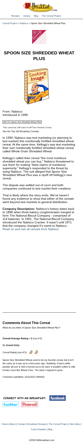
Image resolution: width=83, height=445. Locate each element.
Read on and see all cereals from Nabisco (31, 229)
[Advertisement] (39, 268)
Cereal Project (10, 23)
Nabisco (24, 23)
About (13, 424)
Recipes (15, 16)
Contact (21, 424)
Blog (36, 16)
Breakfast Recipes (37, 424)
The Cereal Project (51, 16)
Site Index (75, 424)
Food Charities (38, 429)
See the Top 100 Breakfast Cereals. (21, 131)
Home (5, 424)
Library (26, 16)
